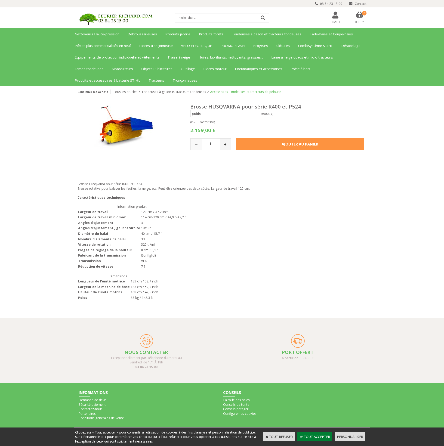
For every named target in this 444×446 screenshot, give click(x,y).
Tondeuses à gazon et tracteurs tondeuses (266, 34)
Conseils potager (235, 409)
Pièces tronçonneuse (156, 45)
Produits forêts (211, 34)
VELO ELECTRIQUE (196, 45)
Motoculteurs (122, 68)
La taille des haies (236, 400)
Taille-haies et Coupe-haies (331, 34)
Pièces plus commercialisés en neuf (103, 45)
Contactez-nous (90, 409)
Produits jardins (178, 34)
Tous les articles (125, 92)
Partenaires (87, 413)
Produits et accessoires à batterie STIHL (107, 80)
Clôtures (283, 45)
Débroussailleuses (142, 34)
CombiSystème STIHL (315, 45)
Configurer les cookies (239, 413)
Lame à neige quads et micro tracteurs (302, 57)
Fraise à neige (179, 57)
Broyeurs (260, 45)
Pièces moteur (215, 68)
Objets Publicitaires (157, 68)
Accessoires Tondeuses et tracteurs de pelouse (245, 92)
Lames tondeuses (89, 68)
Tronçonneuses (185, 80)
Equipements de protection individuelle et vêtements (117, 57)
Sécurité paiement (92, 404)
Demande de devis (93, 400)
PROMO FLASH (232, 45)
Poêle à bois (300, 68)
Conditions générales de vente (101, 418)
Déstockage (351, 45)
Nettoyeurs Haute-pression (97, 34)
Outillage (188, 68)
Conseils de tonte (236, 404)
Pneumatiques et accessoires (258, 68)
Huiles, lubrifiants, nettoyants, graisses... (230, 57)
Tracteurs (156, 80)
